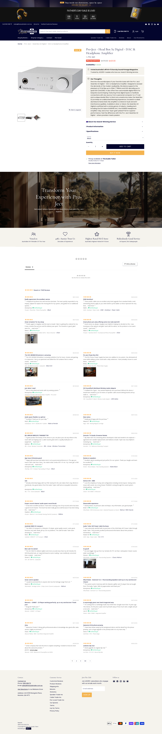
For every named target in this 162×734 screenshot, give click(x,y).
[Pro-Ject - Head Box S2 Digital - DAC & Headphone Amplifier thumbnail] (21, 117)
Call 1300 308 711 (7, 24)
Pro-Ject (91, 57)
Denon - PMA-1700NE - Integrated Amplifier (94, 613)
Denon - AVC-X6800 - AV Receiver (92, 491)
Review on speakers (89, 458)
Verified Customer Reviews (49, 24)
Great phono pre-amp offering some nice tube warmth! (101, 322)
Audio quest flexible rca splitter (35, 417)
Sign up (86, 695)
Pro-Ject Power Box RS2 (90, 355)
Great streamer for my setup (34, 322)
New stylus (86, 417)
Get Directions (23, 689)
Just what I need (30, 388)
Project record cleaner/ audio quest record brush (41, 503)
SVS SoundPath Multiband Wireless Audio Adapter (99, 388)
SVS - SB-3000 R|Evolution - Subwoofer (35, 366)
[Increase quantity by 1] (102, 146)
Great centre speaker (32, 580)
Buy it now (115, 153)
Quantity (89, 142)
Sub (26, 481)
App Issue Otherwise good (33, 458)
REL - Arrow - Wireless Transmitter (34, 446)
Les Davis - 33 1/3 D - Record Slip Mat (93, 652)
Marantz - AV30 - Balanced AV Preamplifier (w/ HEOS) (39, 652)
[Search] (107, 31)
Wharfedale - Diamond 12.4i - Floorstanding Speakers (97, 557)
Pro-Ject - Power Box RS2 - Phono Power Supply (95, 366)
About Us (36, 24)
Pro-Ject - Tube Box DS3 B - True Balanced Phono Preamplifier (99, 333)
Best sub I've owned (31, 549)
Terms (52, 705)
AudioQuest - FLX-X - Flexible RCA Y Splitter (36, 423)
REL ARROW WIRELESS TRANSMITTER (36, 435)
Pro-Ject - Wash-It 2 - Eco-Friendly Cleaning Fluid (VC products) (41, 514)
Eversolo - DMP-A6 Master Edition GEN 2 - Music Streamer (40, 333)
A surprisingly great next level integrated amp (98, 602)
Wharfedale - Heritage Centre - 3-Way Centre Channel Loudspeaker (42, 586)
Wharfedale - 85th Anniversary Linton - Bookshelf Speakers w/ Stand (101, 510)
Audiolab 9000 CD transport (34, 526)
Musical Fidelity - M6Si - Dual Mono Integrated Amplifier (39, 634)
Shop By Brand (22, 38)
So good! (86, 549)
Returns (52, 689)
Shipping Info (54, 686)
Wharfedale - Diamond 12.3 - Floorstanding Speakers (97, 590)
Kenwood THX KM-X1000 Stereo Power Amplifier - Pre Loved (40, 395)
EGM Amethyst (88, 299)
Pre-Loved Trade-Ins (57, 700)
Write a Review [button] (130, 264)
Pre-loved (58, 38)
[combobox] (72, 31)
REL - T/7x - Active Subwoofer (32, 491)
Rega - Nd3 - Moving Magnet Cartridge (93, 423)
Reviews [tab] (28, 267)
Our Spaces (54, 703)
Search (20, 723)
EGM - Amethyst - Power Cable (91, 310)
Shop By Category (37, 38)
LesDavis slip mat (89, 646)
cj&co (28, 728)
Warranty (53, 692)
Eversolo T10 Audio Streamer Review (95, 435)
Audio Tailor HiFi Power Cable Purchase (96, 526)
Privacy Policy (54, 711)
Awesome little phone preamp (93, 625)
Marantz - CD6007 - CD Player (32, 611)
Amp (26, 625)
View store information (94, 163)
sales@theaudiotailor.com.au (23, 24)
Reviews (121, 38)
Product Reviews (55, 684)
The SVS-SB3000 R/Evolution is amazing (38, 355)
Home (20, 44)
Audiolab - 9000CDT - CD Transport (34, 537)
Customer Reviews (56, 681)
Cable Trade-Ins (111, 38)
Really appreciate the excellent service (37, 299)
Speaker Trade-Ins (97, 38)
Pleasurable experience (90, 503)
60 (85, 661)
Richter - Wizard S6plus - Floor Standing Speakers (96, 467)
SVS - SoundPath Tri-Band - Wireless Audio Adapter (96, 399)
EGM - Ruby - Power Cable (90, 537)
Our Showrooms (139, 38)
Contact (49, 38)
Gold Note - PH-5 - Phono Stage (91, 634)
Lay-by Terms (54, 708)
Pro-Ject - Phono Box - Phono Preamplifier (35, 310)
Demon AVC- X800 (89, 481)
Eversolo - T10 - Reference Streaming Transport (95, 446)
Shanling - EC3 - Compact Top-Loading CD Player (37, 469)
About (129, 38)
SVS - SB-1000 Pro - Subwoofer (33, 559)
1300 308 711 (27, 683)
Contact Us (22, 681)
